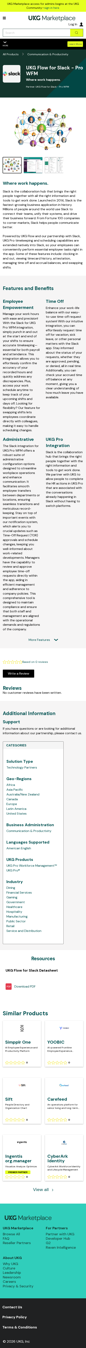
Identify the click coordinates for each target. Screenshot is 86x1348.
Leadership (12, 1272)
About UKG (12, 1257)
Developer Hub (58, 1238)
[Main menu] (4, 18)
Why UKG (10, 1263)
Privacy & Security (18, 1286)
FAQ (6, 1238)
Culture (9, 1268)
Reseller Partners (17, 1242)
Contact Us (12, 1307)
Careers (9, 1281)
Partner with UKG (60, 1234)
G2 (48, 1242)
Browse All (11, 1234)
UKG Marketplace (18, 1228)
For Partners (57, 1228)
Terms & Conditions (19, 1327)
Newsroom (12, 1277)
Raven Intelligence (61, 1247)
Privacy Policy (14, 1317)
